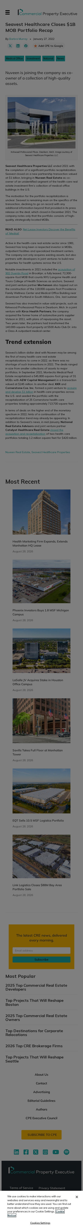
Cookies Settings (40, 1222)
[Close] (77, 1197)
